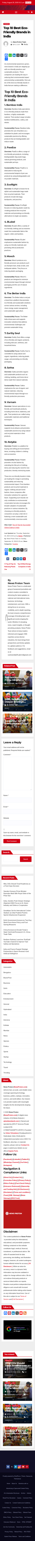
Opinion (6, 1041)
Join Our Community (9, 1527)
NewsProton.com (20, 1087)
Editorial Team (27, 1512)
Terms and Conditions (24, 1536)
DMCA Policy (7, 1512)
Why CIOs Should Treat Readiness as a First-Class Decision (16, 1366)
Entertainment (8, 999)
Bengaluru (7, 972)
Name (6, 795)
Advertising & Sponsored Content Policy (17, 1488)
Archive (23, 1493)
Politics (6, 1046)
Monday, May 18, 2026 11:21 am (17, 1414)
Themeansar (17, 1478)
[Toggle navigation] (16, 12)
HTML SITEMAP (26, 1522)
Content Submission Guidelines (21, 1503)
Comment (7, 754)
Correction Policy (16, 1507)
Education (7, 993)
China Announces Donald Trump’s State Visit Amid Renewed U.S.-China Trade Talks (17, 932)
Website (6, 818)
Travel (6, 1067)
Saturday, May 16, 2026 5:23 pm (17, 1436)
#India (26, 44)
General (6, 1004)
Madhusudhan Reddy (14, 1394)
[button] (28, 12)
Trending (6, 23)
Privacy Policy (9, 1531)
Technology (15, 696)
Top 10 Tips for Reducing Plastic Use (10, 566)
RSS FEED (27, 1531)
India (13, 674)
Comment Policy (27, 1498)
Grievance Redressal (9, 1522)
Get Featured (28, 1517)
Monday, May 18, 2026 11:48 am (17, 1391)
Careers (19, 1498)
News (6, 1036)
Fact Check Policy (17, 1517)
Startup (6, 1057)
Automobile (8, 967)
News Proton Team (19, 42)
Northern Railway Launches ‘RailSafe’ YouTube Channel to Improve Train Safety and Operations (17, 942)
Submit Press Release (10, 1536)
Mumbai (6, 1030)
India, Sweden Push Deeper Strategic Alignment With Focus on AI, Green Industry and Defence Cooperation (17, 903)
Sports (14, 718)
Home (8, 1483)
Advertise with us (23, 1483)
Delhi (5, 988)
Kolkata (6, 1025)
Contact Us (8, 1503)
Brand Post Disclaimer (9, 1498)
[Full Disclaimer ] (18, 1299)
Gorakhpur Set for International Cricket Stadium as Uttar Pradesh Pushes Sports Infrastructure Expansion (17, 913)
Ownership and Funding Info (24, 1527)
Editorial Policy (17, 1512)
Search (6, 852)
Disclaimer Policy (28, 1507)
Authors (29, 1493)
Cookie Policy (6, 1507)
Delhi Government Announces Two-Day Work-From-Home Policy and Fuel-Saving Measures (18, 922)
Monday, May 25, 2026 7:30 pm (17, 1369)
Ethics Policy (7, 1517)
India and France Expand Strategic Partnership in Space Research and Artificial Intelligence (16, 951)
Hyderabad (7, 1009)
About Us (14, 1483)
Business (7, 983)
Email (5, 807)
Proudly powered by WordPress (12, 1476)
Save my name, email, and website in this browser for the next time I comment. (17, 834)
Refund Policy (18, 1531)
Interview (7, 1020)
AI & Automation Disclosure (11, 1493)
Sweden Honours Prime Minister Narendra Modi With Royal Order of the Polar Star (17, 893)
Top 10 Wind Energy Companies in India (24, 565)
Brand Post (7, 978)
